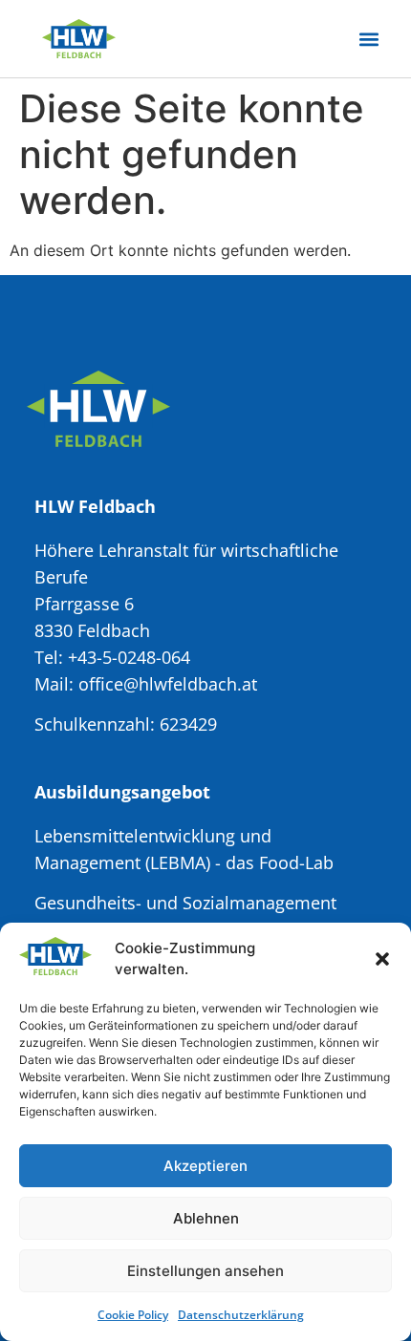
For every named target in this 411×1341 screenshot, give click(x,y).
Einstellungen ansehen (205, 1271)
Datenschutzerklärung (241, 1315)
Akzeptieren (205, 1166)
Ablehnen (206, 1218)
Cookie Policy (132, 1315)
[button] (382, 958)
